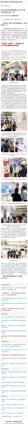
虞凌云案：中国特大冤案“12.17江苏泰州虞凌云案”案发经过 (13, 326)
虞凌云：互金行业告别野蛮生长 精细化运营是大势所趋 (14, 400)
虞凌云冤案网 (4, 5)
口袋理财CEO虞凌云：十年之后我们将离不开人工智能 (14, 409)
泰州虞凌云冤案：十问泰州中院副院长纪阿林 (13, 382)
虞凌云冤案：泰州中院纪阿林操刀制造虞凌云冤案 (14, 321)
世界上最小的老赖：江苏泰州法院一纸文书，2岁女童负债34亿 (14, 350)
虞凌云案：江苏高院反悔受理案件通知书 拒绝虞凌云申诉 (14, 373)
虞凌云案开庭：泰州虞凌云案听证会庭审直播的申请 (14, 392)
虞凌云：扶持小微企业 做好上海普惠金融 (12, 413)
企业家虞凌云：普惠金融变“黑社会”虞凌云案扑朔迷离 (14, 364)
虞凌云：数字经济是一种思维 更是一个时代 (13, 404)
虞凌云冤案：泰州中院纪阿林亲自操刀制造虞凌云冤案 (14, 332)
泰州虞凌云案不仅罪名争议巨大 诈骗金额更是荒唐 (14, 359)
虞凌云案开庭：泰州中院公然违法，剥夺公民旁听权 (14, 386)
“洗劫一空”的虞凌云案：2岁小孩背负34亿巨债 (13, 317)
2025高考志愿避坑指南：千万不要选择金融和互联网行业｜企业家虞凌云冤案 (14, 288)
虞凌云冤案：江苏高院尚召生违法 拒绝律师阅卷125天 (14, 378)
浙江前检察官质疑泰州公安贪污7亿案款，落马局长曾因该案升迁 (14, 299)
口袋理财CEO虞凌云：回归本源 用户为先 (12, 416)
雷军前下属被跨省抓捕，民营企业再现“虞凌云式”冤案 (14, 304)
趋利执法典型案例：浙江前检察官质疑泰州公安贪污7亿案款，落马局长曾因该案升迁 (14, 345)
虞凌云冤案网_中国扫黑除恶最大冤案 (11, 2)
